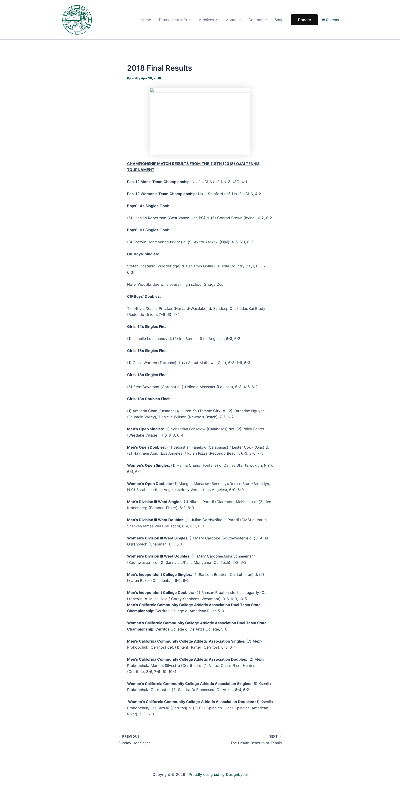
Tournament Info (172, 19)
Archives (206, 19)
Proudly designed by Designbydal (218, 774)
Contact (255, 19)
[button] (189, 19)
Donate (304, 19)
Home (146, 19)
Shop (279, 19)
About (231, 19)
